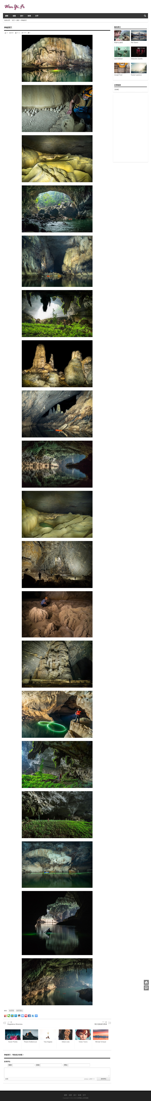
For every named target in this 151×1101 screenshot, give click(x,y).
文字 (36, 16)
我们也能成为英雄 (101, 1024)
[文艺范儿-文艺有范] (15, 3)
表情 (6, 1079)
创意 (14, 16)
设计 (21, 16)
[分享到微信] (9, 1015)
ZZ (7, 33)
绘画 (29, 16)
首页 (13, 20)
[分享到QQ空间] (12, 1015)
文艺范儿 (19, 1010)
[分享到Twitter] (33, 1015)
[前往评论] (146, 987)
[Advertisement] (130, 128)
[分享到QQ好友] (19, 1015)
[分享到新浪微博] (5, 1015)
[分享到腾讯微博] (15, 1015)
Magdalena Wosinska (14, 1024)
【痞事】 (117, 89)
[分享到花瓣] (26, 1015)
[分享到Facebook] (29, 1015)
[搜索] (145, 15)
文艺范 (11, 1010)
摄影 (6, 16)
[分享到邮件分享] (22, 1015)
